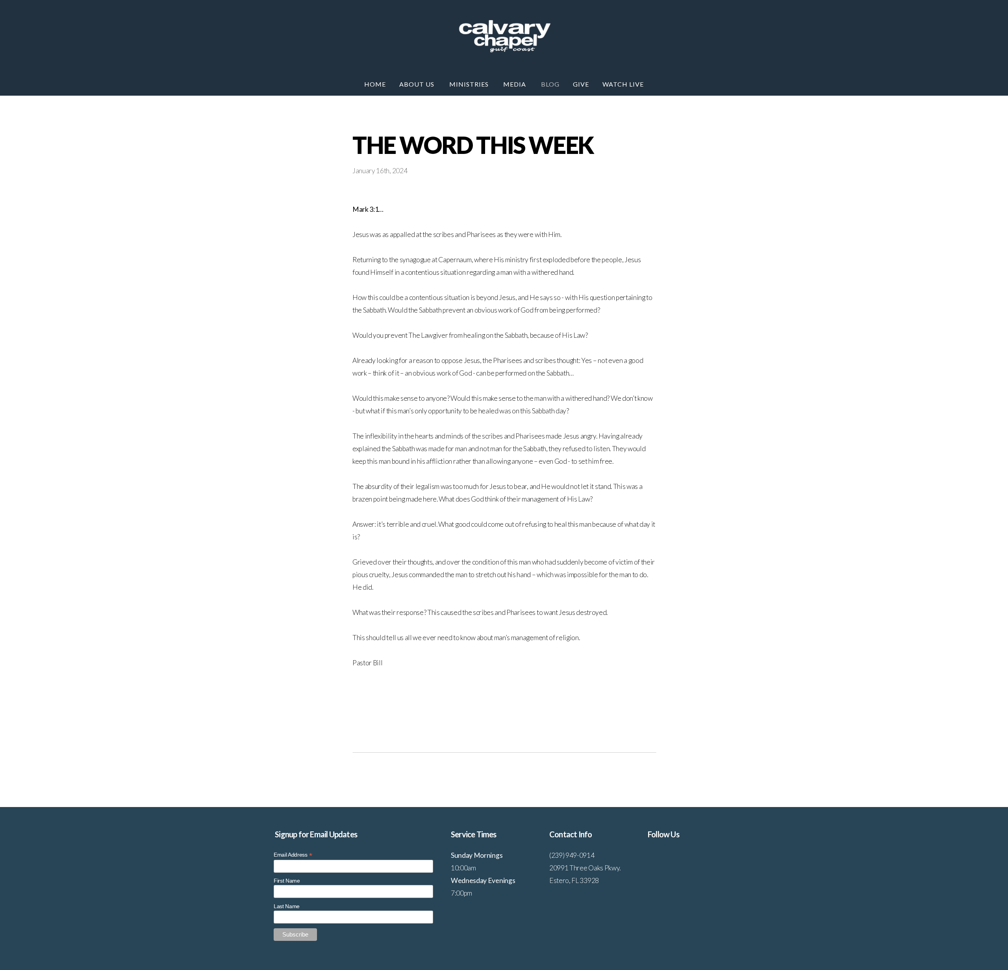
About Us (417, 84)
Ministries (469, 84)
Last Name (287, 906)
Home (375, 84)
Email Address (293, 855)
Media (515, 84)
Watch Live (623, 84)
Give (581, 84)
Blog (550, 84)
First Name (287, 880)
